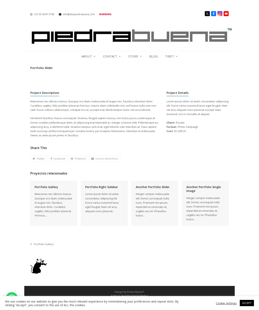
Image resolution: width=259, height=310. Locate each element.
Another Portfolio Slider (153, 187)
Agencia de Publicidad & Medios (129, 295)
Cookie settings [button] (226, 303)
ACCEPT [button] (247, 303)
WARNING (105, 14)
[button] (38, 158)
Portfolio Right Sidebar (101, 187)
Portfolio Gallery (46, 187)
